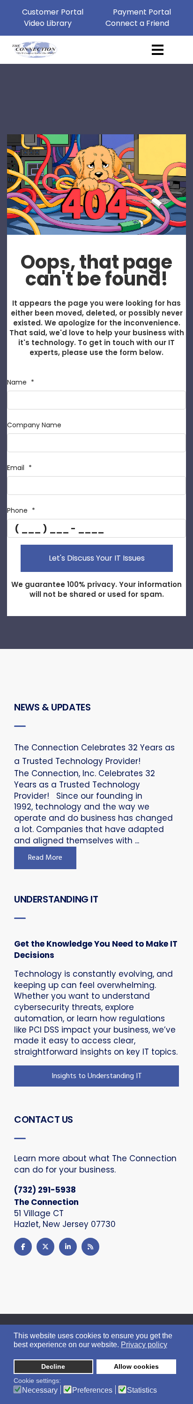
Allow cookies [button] (136, 1366)
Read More (45, 858)
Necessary (40, 1390)
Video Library (48, 23)
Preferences (92, 1390)
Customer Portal (52, 12)
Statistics (142, 1390)
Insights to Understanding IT (97, 1076)
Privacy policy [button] (144, 1345)
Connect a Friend (137, 23)
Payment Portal (142, 12)
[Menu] (157, 50)
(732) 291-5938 (45, 1190)
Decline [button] (53, 1366)
